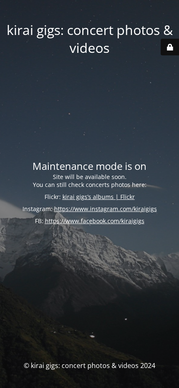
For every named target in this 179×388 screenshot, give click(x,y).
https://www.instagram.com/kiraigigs (105, 209)
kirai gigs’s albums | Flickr (98, 197)
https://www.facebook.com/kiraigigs (94, 221)
